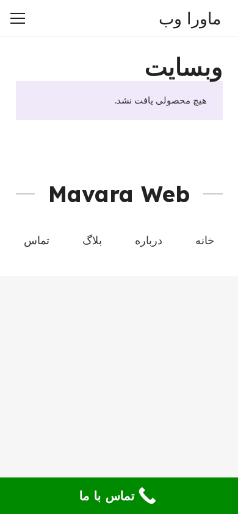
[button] (87, 18)
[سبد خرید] (61, 18)
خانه (204, 240)
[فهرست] (17, 18)
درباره (148, 240)
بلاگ (92, 240)
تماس (36, 240)
